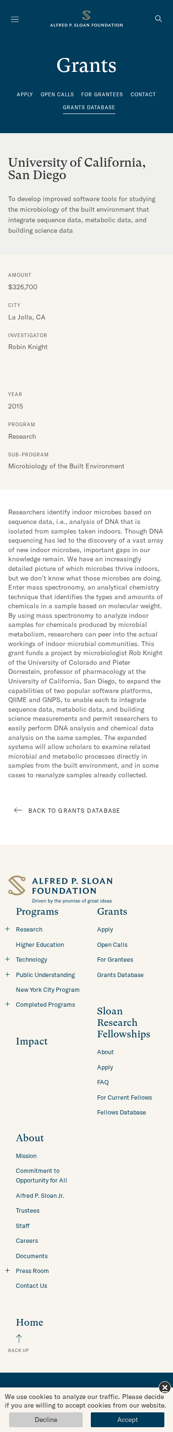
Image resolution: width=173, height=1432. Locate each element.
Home (29, 1322)
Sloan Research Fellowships (123, 1023)
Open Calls (57, 94)
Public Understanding (45, 974)
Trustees (27, 1210)
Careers (27, 1240)
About (105, 1052)
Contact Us (31, 1285)
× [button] (165, 1387)
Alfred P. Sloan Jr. (40, 1195)
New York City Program (48, 989)
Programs (37, 911)
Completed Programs (45, 1004)
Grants (112, 911)
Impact (32, 1041)
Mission (26, 1155)
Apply (25, 94)
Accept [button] (127, 1419)
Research (29, 929)
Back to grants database (74, 810)
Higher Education (40, 944)
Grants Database (89, 107)
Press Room (32, 1270)
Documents (32, 1256)
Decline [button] (46, 1419)
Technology (31, 959)
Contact (143, 94)
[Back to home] (86, 20)
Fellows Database (121, 1112)
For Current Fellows (124, 1097)
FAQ (103, 1082)
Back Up (18, 1350)
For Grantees (102, 94)
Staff (22, 1225)
